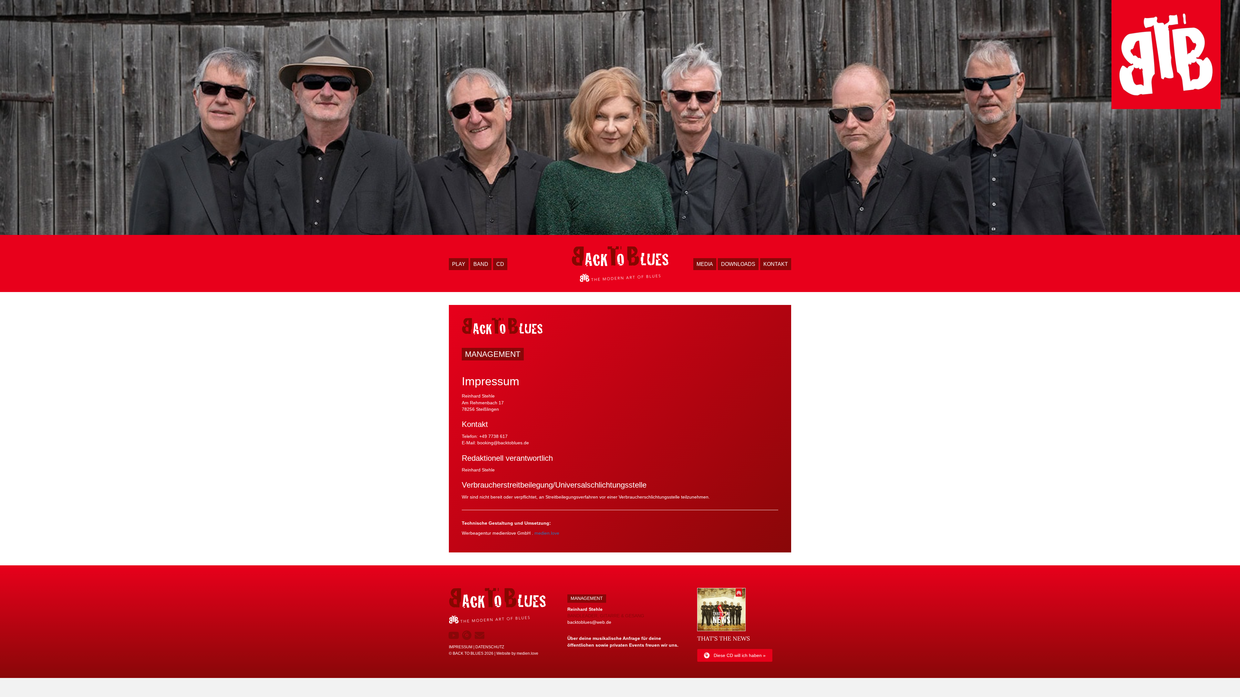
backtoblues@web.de (589, 622)
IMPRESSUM (460, 647)
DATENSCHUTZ (489, 647)
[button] (454, 635)
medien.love (546, 533)
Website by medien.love (517, 653)
